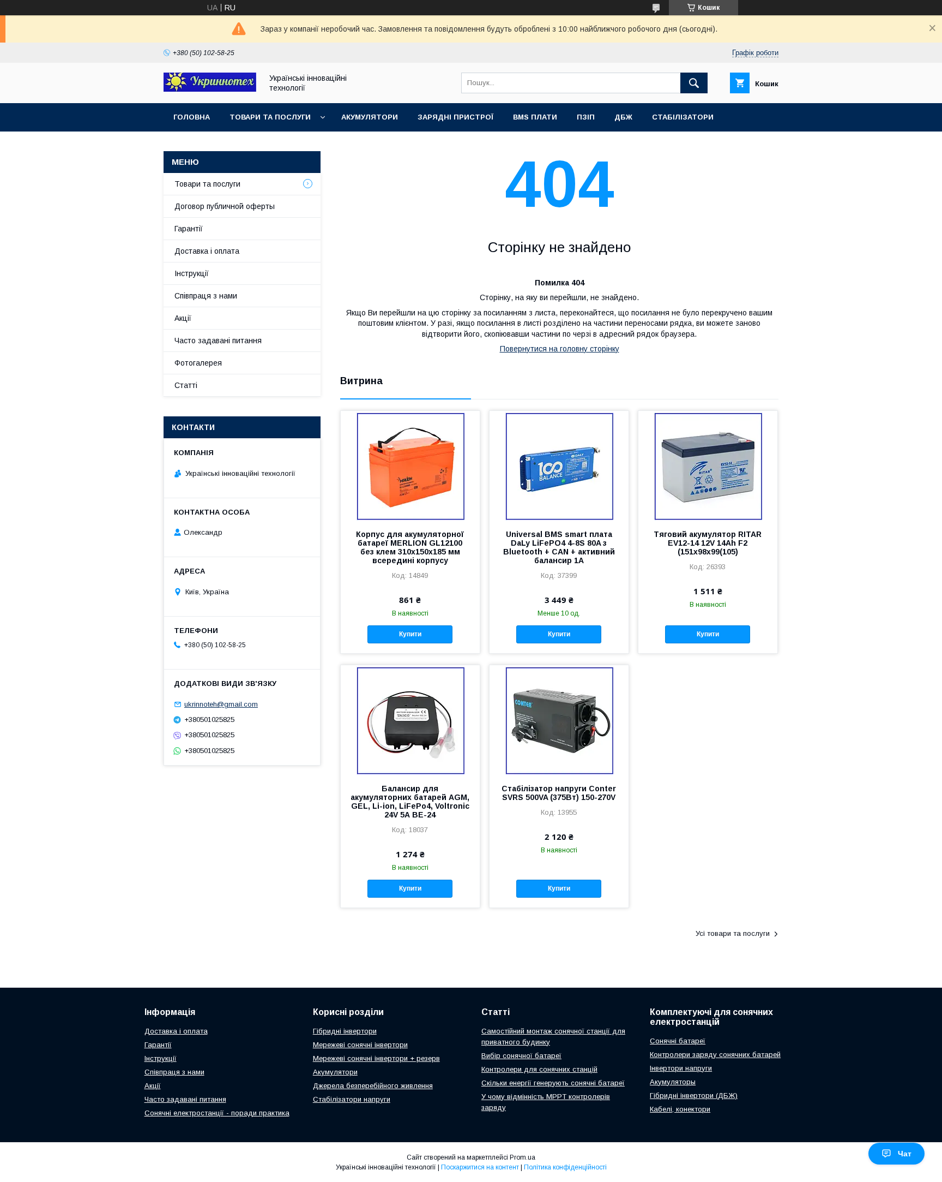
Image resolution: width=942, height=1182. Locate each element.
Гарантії (188, 228)
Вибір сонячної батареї (521, 1056)
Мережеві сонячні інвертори (360, 1045)
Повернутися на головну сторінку (559, 348)
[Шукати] (694, 83)
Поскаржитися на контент (480, 1167)
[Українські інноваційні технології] (210, 89)
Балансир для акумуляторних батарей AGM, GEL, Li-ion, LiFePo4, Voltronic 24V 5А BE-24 (410, 801)
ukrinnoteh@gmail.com (221, 704)
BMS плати (535, 117)
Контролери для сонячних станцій (539, 1069)
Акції (182, 318)
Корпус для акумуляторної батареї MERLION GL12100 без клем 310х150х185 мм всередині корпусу (410, 547)
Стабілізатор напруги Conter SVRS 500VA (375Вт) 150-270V (559, 793)
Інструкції (191, 273)
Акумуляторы (673, 1082)
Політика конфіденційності (565, 1167)
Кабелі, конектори (680, 1109)
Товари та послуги (270, 117)
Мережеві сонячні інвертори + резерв (376, 1058)
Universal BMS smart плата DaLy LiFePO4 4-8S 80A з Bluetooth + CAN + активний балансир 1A (559, 547)
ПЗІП (586, 117)
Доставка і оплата (206, 251)
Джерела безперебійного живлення (373, 1086)
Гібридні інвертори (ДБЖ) (694, 1095)
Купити (410, 634)
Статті (185, 385)
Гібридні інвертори (345, 1031)
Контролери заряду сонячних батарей (715, 1054)
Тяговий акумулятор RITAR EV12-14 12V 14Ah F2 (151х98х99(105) (708, 543)
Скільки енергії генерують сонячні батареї (553, 1083)
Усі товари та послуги (733, 933)
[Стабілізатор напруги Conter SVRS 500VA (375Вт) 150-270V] (559, 719)
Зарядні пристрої (455, 117)
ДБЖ (623, 117)
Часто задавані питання (218, 340)
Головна (191, 117)
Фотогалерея (198, 363)
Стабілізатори (683, 117)
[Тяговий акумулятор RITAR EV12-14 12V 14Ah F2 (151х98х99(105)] (707, 465)
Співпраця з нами (205, 295)
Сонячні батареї (677, 1041)
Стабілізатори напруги (351, 1099)
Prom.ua (522, 1157)
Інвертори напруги (681, 1068)
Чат (904, 1153)
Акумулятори (369, 117)
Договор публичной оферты (224, 206)
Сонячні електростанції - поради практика (216, 1113)
